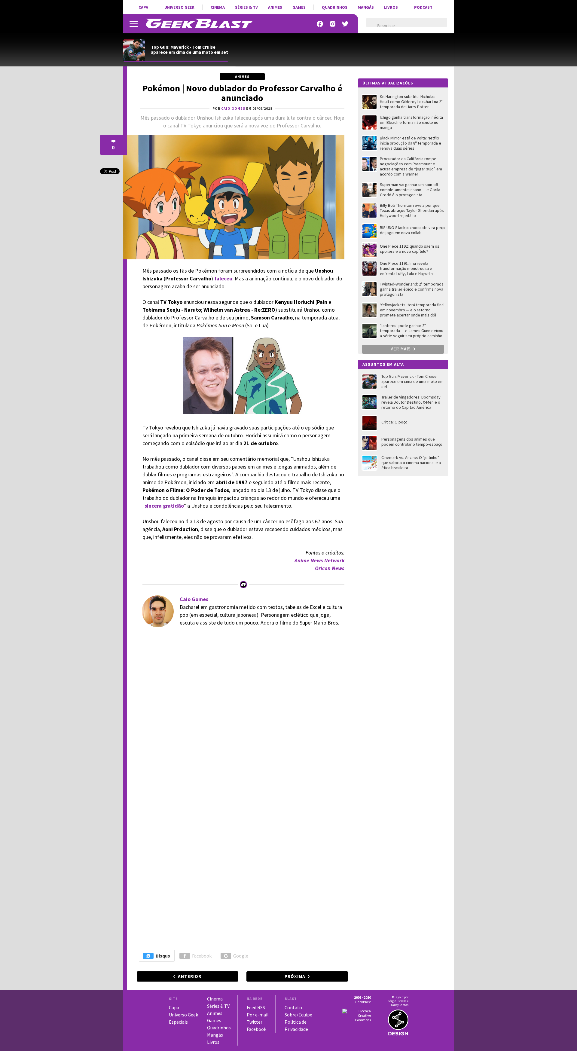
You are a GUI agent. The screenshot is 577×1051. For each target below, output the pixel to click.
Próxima (295, 976)
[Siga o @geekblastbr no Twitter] (345, 24)
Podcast (423, 7)
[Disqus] (241, 714)
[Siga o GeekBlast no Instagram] (332, 24)
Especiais (178, 1022)
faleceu (223, 278)
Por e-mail (258, 1015)
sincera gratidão (164, 505)
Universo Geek (179, 7)
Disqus (163, 956)
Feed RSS (256, 1007)
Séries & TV (246, 7)
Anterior (189, 976)
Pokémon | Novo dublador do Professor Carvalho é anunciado (242, 92)
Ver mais (401, 349)
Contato (293, 1007)
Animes (275, 7)
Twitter (254, 1022)
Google (240, 956)
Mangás (366, 7)
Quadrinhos (334, 7)
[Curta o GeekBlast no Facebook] (320, 24)
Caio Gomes (194, 599)
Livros (391, 7)
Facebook (202, 956)
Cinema (218, 7)
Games (299, 7)
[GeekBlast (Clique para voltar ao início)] (199, 23)
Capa (143, 7)
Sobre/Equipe (298, 1015)
